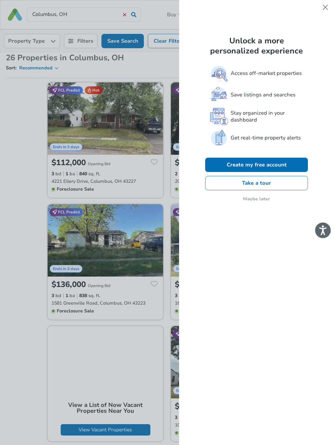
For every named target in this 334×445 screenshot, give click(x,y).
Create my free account (257, 164)
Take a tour (256, 183)
